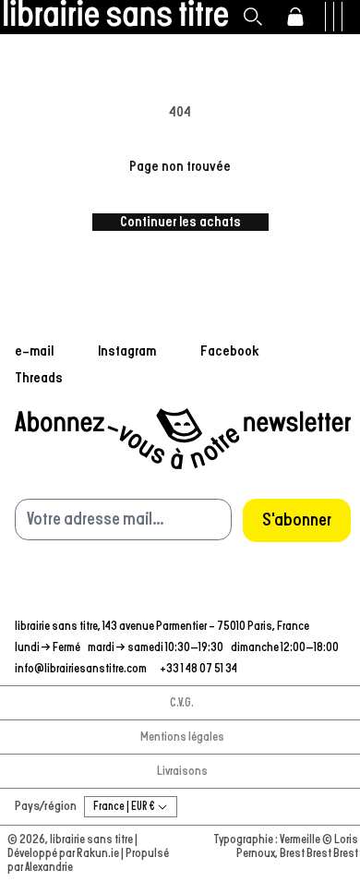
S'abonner (296, 520)
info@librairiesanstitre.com (82, 669)
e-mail (34, 351)
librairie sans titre (91, 840)
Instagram (127, 351)
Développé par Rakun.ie (64, 854)
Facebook (229, 351)
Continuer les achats (180, 221)
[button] (253, 16)
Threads (39, 377)
